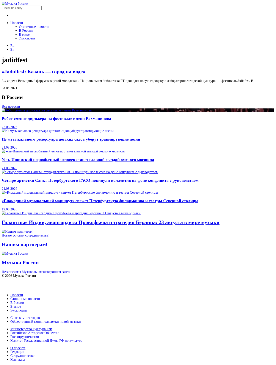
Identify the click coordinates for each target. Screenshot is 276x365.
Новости (16, 23)
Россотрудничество (24, 336)
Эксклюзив (27, 38)
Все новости (11, 106)
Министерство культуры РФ (31, 329)
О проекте (17, 348)
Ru (12, 45)
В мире (24, 34)
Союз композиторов (25, 318)
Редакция (17, 352)
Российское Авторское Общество (34, 333)
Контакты (17, 359)
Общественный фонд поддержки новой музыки (45, 321)
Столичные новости (34, 26)
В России (26, 30)
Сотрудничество (22, 355)
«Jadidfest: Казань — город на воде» (43, 71)
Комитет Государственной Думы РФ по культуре (46, 340)
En (12, 49)
